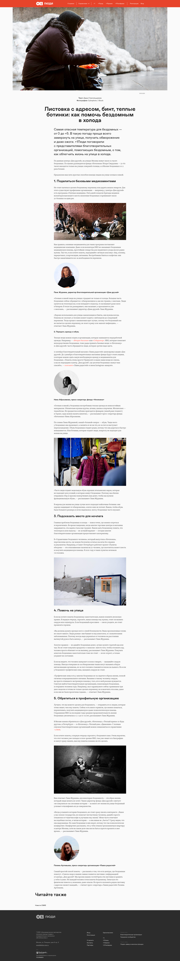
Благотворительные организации (131, 934)
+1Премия (109, 3)
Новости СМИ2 (40, 905)
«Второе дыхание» (81, 340)
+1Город (100, 3)
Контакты (90, 943)
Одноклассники (108, 932)
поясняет (68, 365)
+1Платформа (119, 3)
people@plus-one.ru (42, 945)
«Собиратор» (98, 340)
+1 (94, 3)
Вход (88, 932)
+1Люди (57, 730)
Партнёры (90, 945)
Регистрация (91, 935)
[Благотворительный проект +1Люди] (45, 3)
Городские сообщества (127, 937)
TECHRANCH (40, 957)
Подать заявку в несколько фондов (131, 944)
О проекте (71, 3)
